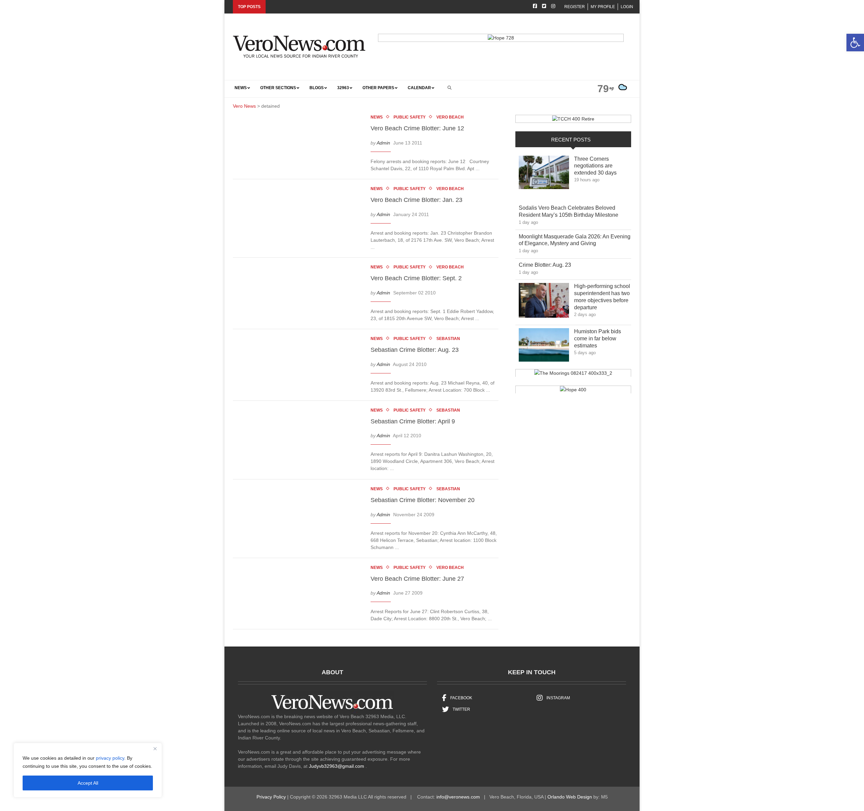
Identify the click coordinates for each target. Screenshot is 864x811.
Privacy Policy (271, 797)
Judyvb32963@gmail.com (336, 766)
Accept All (88, 783)
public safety (410, 117)
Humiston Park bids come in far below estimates (597, 338)
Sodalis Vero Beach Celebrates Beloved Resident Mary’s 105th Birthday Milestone (573, 211)
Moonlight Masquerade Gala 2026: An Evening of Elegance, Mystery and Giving (574, 240)
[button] (855, 42)
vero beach (450, 117)
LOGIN (627, 6)
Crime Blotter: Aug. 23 (550, 265)
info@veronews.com (458, 797)
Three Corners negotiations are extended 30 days (600, 166)
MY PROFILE (603, 6)
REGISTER (574, 6)
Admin (383, 143)
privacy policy (110, 758)
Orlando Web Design (569, 797)
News (377, 117)
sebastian (448, 338)
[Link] (544, 174)
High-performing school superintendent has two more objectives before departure (602, 296)
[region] (88, 770)
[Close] (155, 748)
